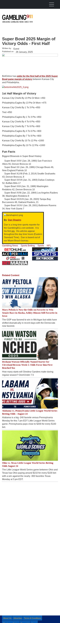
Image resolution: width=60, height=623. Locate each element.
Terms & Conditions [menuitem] (32, 618)
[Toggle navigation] (51, 4)
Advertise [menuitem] (18, 618)
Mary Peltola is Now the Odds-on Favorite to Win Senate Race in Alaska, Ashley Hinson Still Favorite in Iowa (29, 312)
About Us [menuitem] (7, 618)
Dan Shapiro (14, 220)
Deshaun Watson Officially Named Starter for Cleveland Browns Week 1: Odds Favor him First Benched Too (27, 364)
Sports (41, 245)
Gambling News (10, 245)
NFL (49, 245)
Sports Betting (28, 245)
